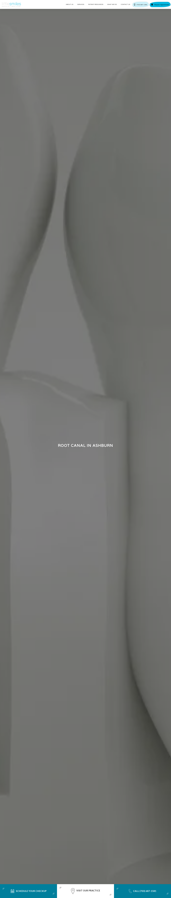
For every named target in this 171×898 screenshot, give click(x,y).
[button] (69, 4)
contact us (125, 4)
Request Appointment (160, 5)
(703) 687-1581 (140, 5)
